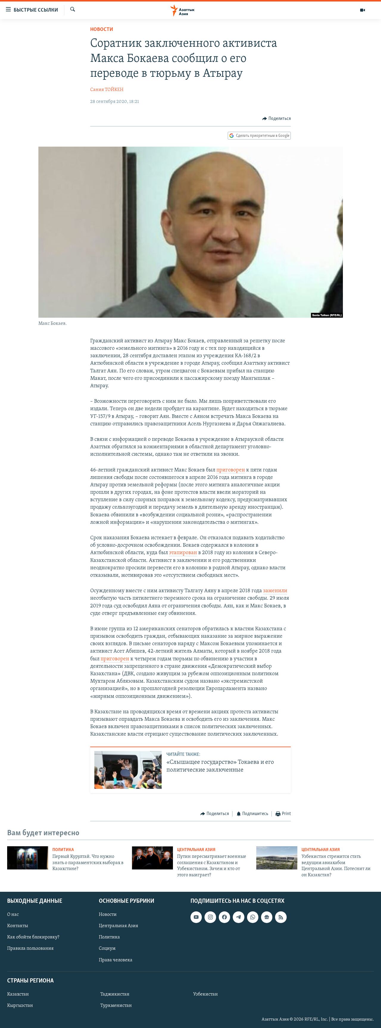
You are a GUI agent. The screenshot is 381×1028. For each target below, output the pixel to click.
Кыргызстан (20, 1005)
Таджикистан (114, 994)
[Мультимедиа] (362, 10)
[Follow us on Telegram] (238, 917)
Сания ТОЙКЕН (107, 89)
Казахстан (18, 994)
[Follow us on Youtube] (196, 917)
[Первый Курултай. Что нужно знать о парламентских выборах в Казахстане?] (27, 857)
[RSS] (280, 917)
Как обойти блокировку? (33, 937)
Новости (101, 29)
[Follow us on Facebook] (224, 917)
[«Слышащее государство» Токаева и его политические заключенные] (128, 770)
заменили (275, 591)
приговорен (230, 470)
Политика (63, 850)
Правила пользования (30, 948)
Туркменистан (116, 1005)
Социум (107, 948)
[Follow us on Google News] (266, 917)
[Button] (276, 119)
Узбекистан (205, 994)
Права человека (115, 960)
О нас (13, 914)
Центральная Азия (196, 850)
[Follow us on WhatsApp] (252, 917)
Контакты (17, 926)
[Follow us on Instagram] (210, 917)
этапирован (183, 553)
